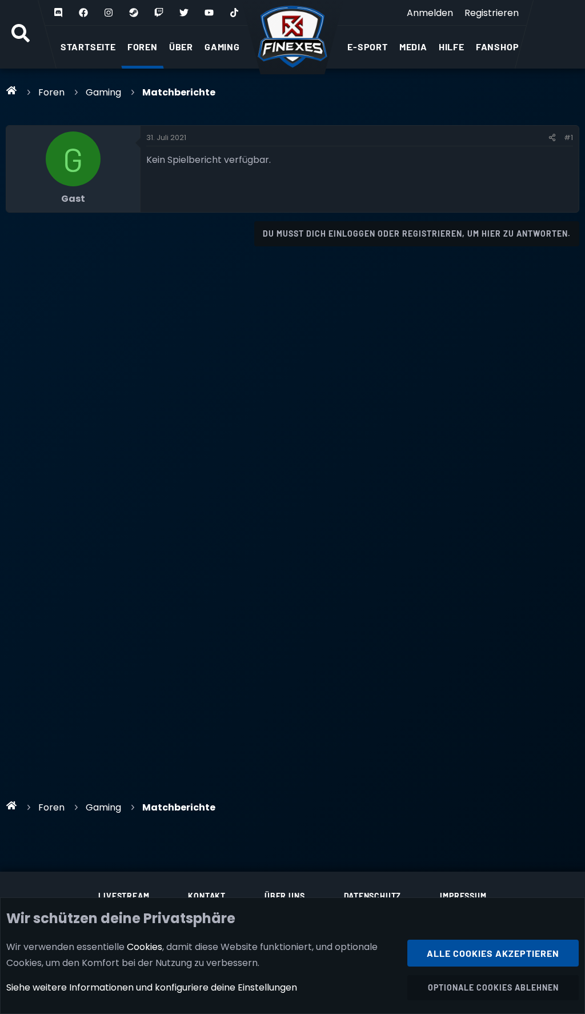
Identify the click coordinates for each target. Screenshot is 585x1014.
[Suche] (20, 34)
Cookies (144, 946)
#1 (568, 137)
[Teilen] (552, 138)
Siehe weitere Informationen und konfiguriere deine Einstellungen (151, 987)
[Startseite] (12, 90)
